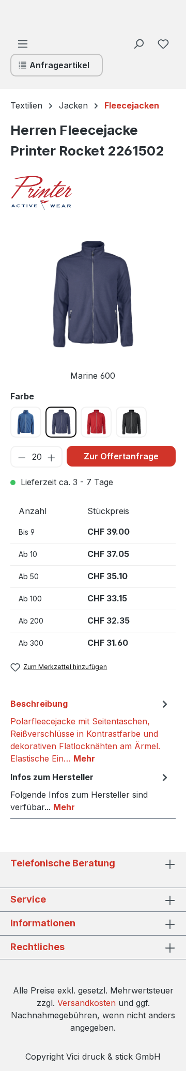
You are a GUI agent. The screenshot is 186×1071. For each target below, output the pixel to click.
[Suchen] (138, 43)
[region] (93, 309)
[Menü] (22, 43)
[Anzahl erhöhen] (52, 457)
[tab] (90, 730)
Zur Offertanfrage (121, 456)
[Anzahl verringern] (21, 457)
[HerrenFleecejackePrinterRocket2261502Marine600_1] (92, 295)
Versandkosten (86, 1003)
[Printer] (62, 192)
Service (28, 899)
